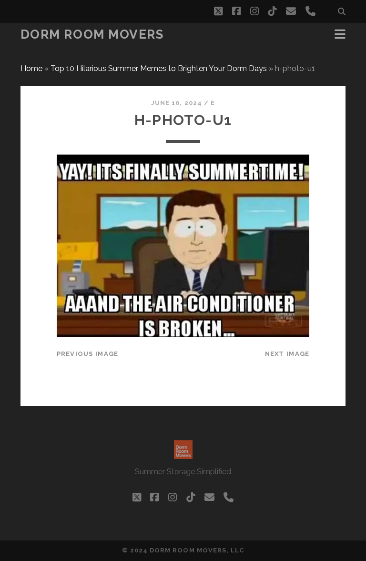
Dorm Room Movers (92, 34)
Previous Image (88, 353)
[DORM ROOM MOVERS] (183, 454)
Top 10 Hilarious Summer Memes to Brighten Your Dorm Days (159, 68)
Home (31, 68)
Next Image (287, 353)
